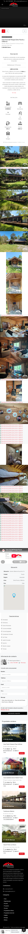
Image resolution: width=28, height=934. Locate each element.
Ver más (14, 92)
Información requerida (14, 713)
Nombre (3, 671)
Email (2, 684)
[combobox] (14, 693)
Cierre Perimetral (7, 625)
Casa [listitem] (5, 898)
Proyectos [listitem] (6, 905)
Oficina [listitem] (5, 920)
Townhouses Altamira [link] (8, 811)
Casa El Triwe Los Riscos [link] (9, 844)
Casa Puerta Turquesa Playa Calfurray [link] (12, 744)
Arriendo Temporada (7, 37)
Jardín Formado (6, 640)
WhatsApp (23, 662)
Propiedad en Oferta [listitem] (9, 910)
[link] (14, 733)
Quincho (5, 643)
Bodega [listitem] (6, 917)
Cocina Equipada (7, 631)
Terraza (4, 649)
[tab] (3, 31)
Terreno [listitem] (6, 908)
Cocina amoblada (7, 628)
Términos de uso (5, 709)
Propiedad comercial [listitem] (9, 913)
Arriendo (22, 759)
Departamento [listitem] (7, 901)
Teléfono (3, 678)
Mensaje (3, 697)
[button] (14, 17)
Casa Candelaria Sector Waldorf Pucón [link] (13, 777)
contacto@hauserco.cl (10, 891)
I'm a (2, 691)
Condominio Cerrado (8, 634)
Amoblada (5, 619)
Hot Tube (5, 637)
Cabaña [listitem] (6, 915)
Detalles (22, 753)
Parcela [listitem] (6, 903)
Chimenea (5, 622)
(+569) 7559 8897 (14, 662)
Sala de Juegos (6, 646)
